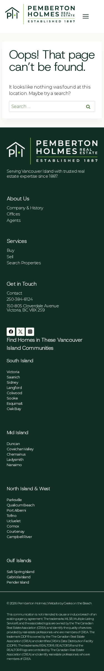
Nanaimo (14, 465)
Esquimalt (14, 403)
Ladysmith (15, 459)
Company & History (25, 207)
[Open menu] (88, 16)
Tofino (11, 515)
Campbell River (19, 536)
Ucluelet (14, 521)
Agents (13, 220)
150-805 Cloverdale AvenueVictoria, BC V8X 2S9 (33, 308)
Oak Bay (14, 408)
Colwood (14, 393)
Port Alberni (16, 510)
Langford (14, 387)
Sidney (12, 382)
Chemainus (16, 454)
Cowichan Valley (20, 449)
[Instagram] (30, 332)
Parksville (14, 499)
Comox (13, 526)
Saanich (13, 377)
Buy (10, 250)
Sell (10, 256)
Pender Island (18, 582)
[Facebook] (11, 332)
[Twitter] (20, 332)
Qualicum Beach (20, 505)
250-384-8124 (19, 299)
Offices (13, 214)
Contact (14, 293)
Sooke (12, 398)
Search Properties (23, 262)
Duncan (13, 443)
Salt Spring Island (20, 571)
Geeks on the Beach (78, 603)
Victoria (13, 372)
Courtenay (15, 531)
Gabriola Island (18, 577)
